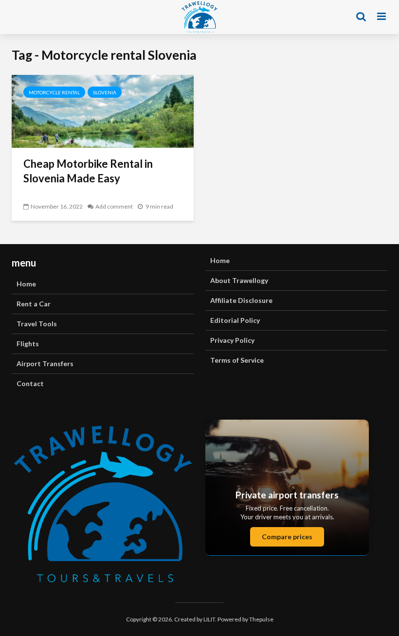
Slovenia (104, 92)
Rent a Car (34, 304)
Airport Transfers (45, 363)
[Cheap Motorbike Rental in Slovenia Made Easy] (103, 110)
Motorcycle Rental (54, 92)
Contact (30, 383)
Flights (28, 343)
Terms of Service (237, 360)
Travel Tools (37, 323)
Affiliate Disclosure (241, 300)
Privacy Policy (232, 340)
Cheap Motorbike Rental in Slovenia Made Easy (88, 171)
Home (26, 284)
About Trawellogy (239, 280)
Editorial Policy (235, 320)
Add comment (114, 206)
